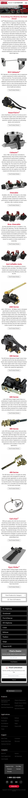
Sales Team (4, 738)
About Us (3, 753)
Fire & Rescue (7, 618)
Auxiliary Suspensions (7, 707)
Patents (9, 769)
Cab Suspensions (5, 704)
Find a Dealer (15, 651)
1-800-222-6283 (14, 777)
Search (14, 679)
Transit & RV (7, 646)
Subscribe (14, 786)
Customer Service (6, 744)
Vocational (6, 613)
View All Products (15, 599)
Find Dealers (14, 662)
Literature (17, 738)
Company (4, 750)
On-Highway (7, 609)
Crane (5, 627)
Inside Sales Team (6, 741)
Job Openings (18, 756)
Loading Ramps (19, 705)
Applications (5, 714)
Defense (5, 632)
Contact (18, 769)
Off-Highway (7, 623)
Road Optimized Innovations (5, 701)
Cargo (5, 642)
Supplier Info (9, 766)
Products (4, 696)
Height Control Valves (20, 703)
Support (3, 735)
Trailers (5, 637)
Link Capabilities (6, 756)
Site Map (18, 766)
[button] (26, 3)
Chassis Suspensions (20, 700)
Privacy (9, 771)
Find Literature (15, 667)
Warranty (17, 741)
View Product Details (14, 90)
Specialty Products (19, 708)
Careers (17, 753)
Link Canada (4, 759)
